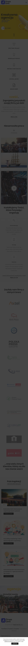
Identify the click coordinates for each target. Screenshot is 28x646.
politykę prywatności (8, 641)
